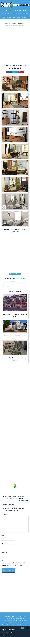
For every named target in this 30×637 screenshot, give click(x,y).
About (26, 627)
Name (4, 535)
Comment (5, 514)
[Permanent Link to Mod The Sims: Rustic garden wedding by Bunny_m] (15, 354)
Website (4, 552)
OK (22, 627)
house (13, 284)
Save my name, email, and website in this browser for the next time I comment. (13, 564)
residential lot (19, 284)
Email (4, 543)
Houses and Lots (11, 282)
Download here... (15, 274)
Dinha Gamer (20, 278)
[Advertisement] (15, 46)
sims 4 (24, 284)
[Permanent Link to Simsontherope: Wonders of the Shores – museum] (15, 332)
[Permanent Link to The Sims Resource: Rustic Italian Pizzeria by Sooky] (15, 311)
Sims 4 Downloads (15, 5)
